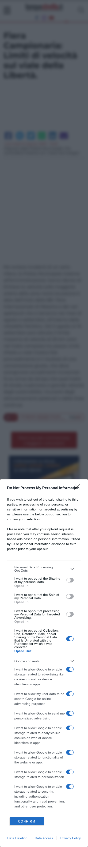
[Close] (78, 488)
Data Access (44, 838)
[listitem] (44, 569)
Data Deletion (17, 838)
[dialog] (44, 663)
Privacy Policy (70, 838)
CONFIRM (26, 821)
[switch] (70, 580)
